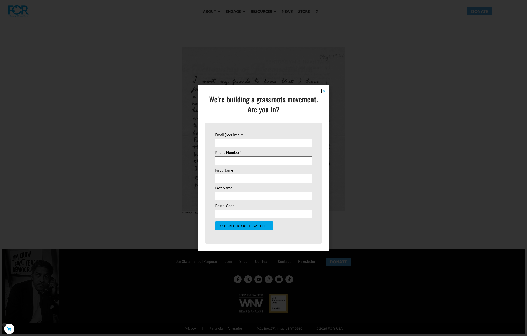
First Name (224, 170)
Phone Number (228, 152)
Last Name (223, 188)
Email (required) (229, 135)
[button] (323, 90)
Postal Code (224, 205)
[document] (263, 168)
